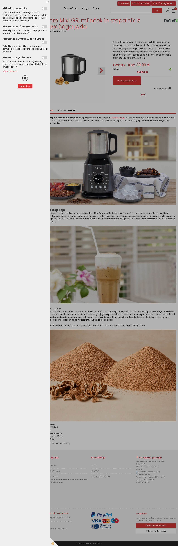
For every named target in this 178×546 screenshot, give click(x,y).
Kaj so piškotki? (10, 71)
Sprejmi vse (25, 86)
